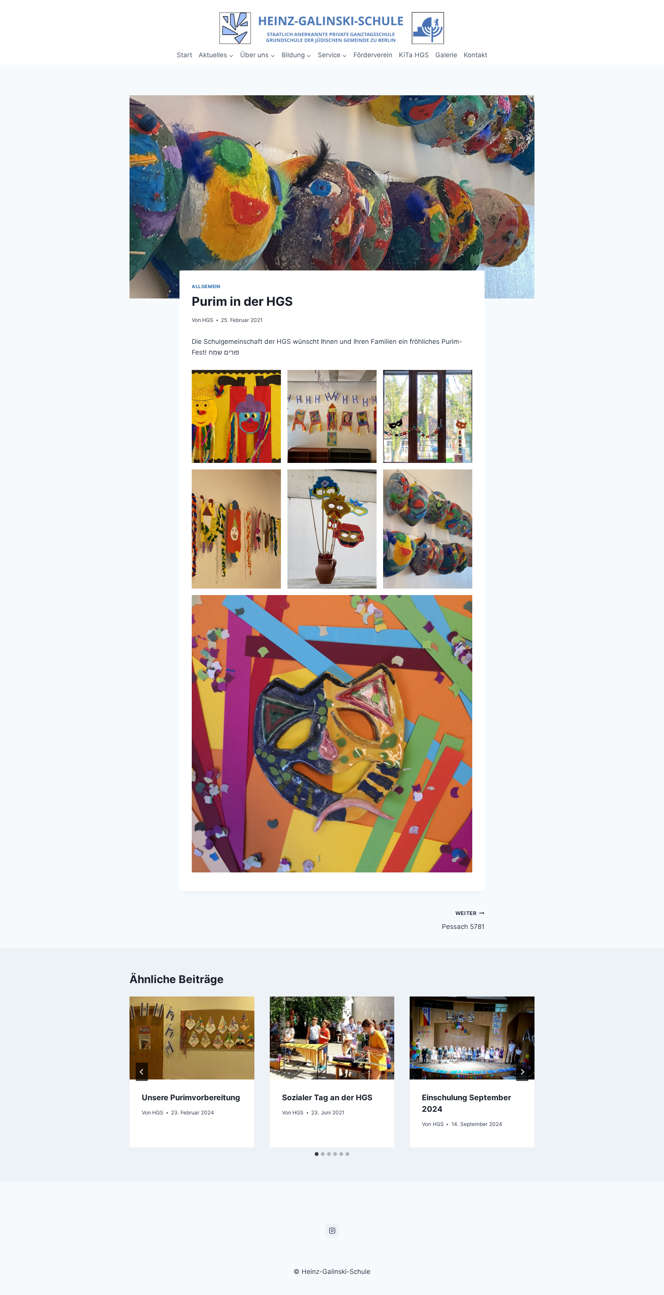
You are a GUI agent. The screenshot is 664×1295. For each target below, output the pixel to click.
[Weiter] (522, 1072)
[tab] (317, 1154)
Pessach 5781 (463, 920)
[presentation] (191, 1038)
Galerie (446, 55)
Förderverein (373, 55)
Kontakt (475, 55)
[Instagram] (332, 1230)
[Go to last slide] (142, 1072)
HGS (207, 320)
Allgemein (206, 286)
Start (184, 55)
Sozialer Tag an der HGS (327, 1097)
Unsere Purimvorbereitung (191, 1097)
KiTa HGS (414, 55)
